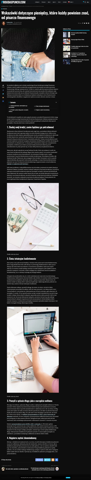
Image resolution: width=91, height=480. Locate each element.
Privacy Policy (39, 477)
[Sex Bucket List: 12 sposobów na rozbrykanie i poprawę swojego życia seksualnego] (66, 55)
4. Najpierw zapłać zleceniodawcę (42, 110)
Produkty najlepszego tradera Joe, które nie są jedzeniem (80, 47)
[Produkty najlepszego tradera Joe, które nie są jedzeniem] (66, 48)
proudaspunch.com (13, 2)
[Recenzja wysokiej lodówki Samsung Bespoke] (66, 34)
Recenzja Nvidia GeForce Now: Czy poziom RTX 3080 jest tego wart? (80, 60)
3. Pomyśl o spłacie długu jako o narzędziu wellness (18, 110)
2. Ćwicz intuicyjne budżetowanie (42, 106)
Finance (5, 8)
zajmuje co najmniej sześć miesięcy (17, 164)
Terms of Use (48, 477)
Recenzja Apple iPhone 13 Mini (77, 39)
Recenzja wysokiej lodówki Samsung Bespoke (79, 33)
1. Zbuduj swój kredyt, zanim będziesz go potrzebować (18, 106)
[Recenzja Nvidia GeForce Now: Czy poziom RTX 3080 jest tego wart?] (66, 61)
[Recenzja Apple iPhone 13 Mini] (66, 41)
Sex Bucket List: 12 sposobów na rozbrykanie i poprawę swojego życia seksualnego (79, 54)
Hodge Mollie (10, 22)
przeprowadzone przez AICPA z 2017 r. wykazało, (26, 424)
